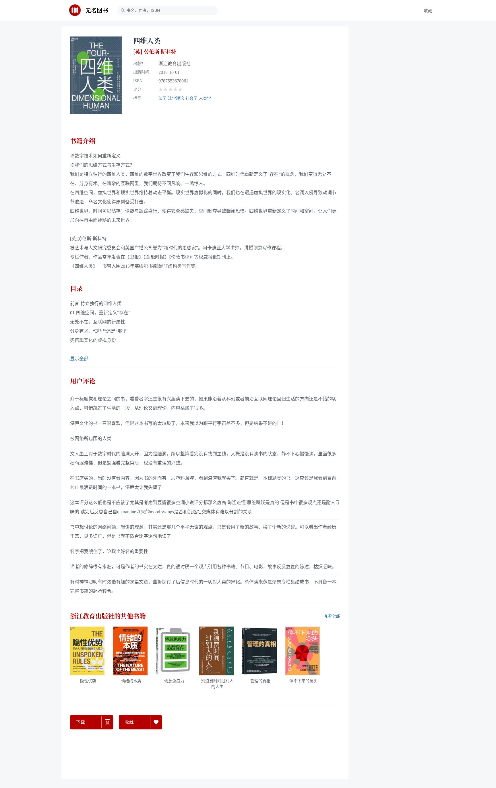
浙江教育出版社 (174, 63)
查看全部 (332, 616)
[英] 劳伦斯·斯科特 (154, 51)
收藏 (428, 11)
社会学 (191, 98)
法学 (162, 98)
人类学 (205, 98)
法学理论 (176, 98)
